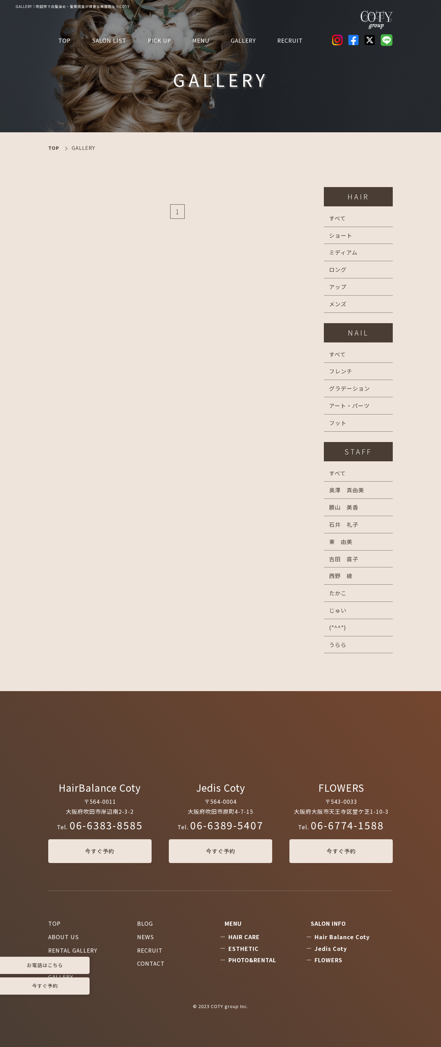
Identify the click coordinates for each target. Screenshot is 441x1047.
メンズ (338, 304)
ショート (340, 235)
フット (338, 423)
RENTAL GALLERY (73, 950)
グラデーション (349, 388)
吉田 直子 (343, 559)
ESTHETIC (243, 948)
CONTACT (151, 963)
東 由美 (340, 541)
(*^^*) (337, 627)
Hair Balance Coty (342, 937)
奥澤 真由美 (346, 490)
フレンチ (340, 371)
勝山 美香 (343, 507)
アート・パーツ (349, 405)
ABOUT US (63, 937)
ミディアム (343, 252)
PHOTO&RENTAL (252, 960)
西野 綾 (340, 576)
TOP (64, 40)
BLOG (145, 923)
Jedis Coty (331, 948)
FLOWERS (328, 960)
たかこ (338, 593)
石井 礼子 (343, 524)
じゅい (338, 610)
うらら (338, 644)
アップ (338, 287)
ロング (338, 269)
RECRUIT (290, 40)
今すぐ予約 (99, 851)
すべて (337, 218)
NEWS (145, 937)
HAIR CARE (244, 937)
